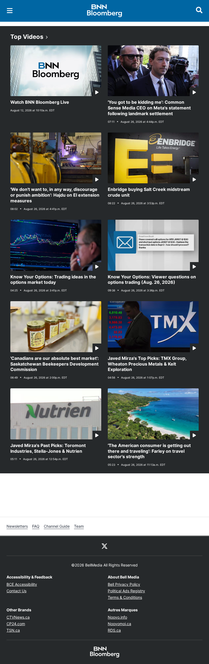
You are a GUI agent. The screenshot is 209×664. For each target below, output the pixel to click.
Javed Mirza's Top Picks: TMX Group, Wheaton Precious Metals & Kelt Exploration (147, 363)
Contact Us (16, 591)
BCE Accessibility (22, 584)
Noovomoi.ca (119, 623)
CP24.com (16, 623)
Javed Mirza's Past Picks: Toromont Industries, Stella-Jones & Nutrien (48, 448)
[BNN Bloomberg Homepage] (104, 10)
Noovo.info (117, 617)
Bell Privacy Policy (124, 584)
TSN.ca (13, 630)
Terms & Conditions (125, 597)
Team (79, 526)
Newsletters (17, 526)
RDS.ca (114, 630)
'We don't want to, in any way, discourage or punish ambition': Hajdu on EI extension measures (54, 195)
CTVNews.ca (18, 617)
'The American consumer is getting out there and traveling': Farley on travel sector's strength (149, 451)
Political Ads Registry (126, 591)
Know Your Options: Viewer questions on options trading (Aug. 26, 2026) (152, 279)
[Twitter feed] (104, 546)
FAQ (35, 526)
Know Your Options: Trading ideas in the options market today (53, 279)
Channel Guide (57, 526)
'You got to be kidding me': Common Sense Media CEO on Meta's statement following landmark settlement (149, 107)
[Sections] (9, 10)
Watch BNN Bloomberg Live (39, 102)
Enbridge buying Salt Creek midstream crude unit (149, 192)
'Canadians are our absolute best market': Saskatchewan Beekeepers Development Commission (54, 363)
